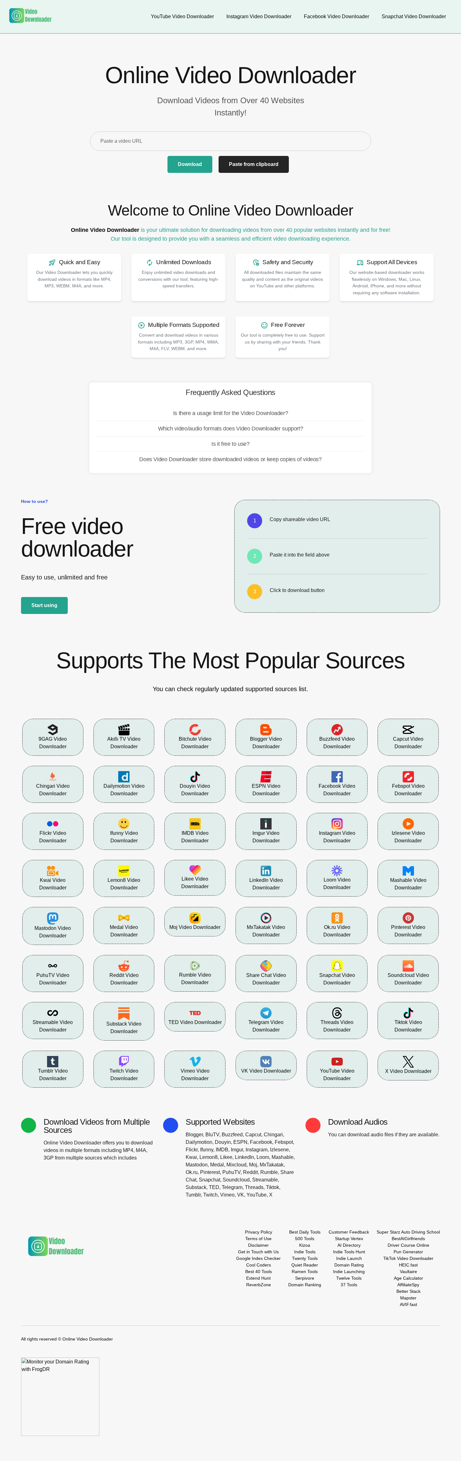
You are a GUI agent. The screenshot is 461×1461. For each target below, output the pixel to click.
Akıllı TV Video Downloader (123, 742)
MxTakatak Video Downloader (266, 931)
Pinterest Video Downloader (408, 931)
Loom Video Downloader (337, 883)
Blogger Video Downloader (266, 742)
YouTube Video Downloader (337, 1074)
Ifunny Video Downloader (124, 836)
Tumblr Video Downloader (53, 1074)
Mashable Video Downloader (408, 883)
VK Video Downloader (266, 1071)
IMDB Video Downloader (195, 836)
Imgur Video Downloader (266, 836)
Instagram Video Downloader (337, 836)
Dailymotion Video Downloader (124, 789)
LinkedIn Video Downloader (266, 883)
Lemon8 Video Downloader (124, 883)
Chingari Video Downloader (53, 789)
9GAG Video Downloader (53, 742)
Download (190, 164)
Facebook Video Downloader (337, 789)
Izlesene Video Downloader (408, 836)
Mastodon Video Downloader (52, 931)
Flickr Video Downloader (52, 836)
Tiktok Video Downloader (408, 1026)
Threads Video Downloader (337, 1026)
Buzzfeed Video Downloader (337, 742)
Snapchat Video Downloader (337, 979)
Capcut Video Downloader (408, 742)
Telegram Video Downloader (265, 1026)
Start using (44, 605)
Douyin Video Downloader (195, 789)
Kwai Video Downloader (52, 883)
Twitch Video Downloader (123, 1074)
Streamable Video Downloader (53, 1026)
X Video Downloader (408, 1071)
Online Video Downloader (105, 230)
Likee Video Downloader (195, 882)
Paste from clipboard (253, 164)
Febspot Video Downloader (408, 789)
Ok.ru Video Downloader (337, 931)
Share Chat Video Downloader (266, 979)
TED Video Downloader (195, 1022)
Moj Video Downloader (194, 927)
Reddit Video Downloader (124, 979)
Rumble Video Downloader (195, 978)
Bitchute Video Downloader (195, 742)
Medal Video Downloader (124, 931)
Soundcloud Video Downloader (408, 979)
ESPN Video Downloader (266, 789)
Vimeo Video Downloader (195, 1074)
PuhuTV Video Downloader (52, 979)
